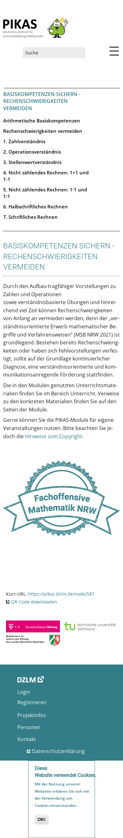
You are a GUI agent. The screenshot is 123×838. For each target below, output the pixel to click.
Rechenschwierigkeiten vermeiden (42, 131)
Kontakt (26, 739)
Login (23, 691)
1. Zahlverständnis (24, 141)
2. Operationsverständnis (32, 152)
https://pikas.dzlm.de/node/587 (61, 594)
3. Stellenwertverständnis (32, 162)
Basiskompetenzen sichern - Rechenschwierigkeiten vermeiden (41, 101)
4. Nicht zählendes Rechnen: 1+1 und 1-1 (46, 175)
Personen (28, 727)
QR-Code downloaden (34, 602)
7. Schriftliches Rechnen (30, 217)
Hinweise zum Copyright (53, 436)
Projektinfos (31, 715)
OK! (42, 819)
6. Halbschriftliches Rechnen (35, 206)
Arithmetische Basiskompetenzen (41, 120)
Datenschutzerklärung (58, 751)
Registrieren (31, 702)
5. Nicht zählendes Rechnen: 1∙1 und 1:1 (45, 192)
